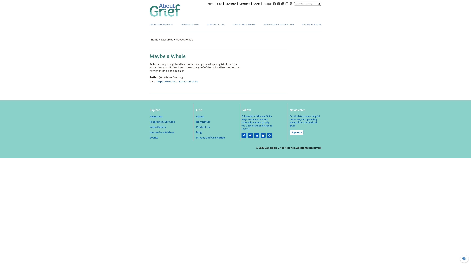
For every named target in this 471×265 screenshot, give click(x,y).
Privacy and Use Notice (210, 137)
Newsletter (230, 3)
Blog (219, 3)
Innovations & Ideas (162, 132)
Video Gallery (158, 127)
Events (257, 3)
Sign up (296, 132)
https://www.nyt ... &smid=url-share (177, 81)
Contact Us (245, 3)
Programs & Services (162, 121)
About (210, 3)
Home (155, 39)
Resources (167, 39)
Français (267, 3)
